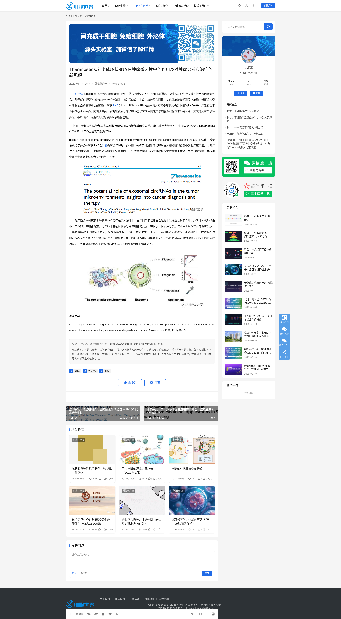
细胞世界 (182, 604)
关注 (242, 93)
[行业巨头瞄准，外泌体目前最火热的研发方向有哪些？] (142, 500)
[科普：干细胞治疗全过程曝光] (233, 220)
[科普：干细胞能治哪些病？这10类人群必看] (233, 236)
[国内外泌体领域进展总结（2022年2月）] (142, 449)
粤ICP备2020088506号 (171, 608)
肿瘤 (104, 145)
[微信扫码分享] (89, 614)
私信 (258, 93)
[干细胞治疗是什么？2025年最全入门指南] (233, 319)
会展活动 (184, 5)
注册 (255, 5)
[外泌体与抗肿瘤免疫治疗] (192, 449)
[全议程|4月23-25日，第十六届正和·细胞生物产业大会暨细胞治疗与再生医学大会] (233, 270)
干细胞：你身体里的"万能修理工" (245, 133)
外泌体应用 (101, 83)
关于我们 (202, 5)
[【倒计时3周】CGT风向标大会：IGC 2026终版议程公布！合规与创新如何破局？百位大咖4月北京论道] (233, 303)
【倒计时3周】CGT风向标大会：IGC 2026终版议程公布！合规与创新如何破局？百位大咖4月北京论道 (248, 143)
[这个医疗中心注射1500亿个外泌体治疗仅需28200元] (92, 500)
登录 (247, 5)
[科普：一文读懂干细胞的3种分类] (233, 253)
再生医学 (143, 5)
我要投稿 (268, 5)
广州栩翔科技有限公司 (210, 604)
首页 (107, 5)
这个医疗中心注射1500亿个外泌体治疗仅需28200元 (91, 521)
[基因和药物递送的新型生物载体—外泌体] (92, 449)
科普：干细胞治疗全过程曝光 (243, 111)
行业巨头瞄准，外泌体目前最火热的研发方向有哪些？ (141, 521)
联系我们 (120, 599)
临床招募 (177, 439)
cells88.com (207, 608)
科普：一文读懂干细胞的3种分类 (245, 127)
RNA (115, 105)
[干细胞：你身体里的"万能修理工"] (233, 286)
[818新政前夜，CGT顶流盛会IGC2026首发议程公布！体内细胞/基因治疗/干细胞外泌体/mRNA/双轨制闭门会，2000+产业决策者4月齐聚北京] (233, 353)
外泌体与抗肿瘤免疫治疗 (187, 468)
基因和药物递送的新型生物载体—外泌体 (92, 470)
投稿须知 (150, 599)
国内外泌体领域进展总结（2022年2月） (137, 470)
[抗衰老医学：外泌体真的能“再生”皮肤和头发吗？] (192, 500)
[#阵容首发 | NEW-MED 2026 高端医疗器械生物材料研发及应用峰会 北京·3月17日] (233, 369)
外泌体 (79, 93)
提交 (207, 573)
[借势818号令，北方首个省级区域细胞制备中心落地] (233, 336)
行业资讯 (123, 5)
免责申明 (135, 599)
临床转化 (163, 5)
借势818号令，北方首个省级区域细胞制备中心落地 (258, 336)
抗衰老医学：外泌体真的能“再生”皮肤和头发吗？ (190, 521)
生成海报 (78, 613)
